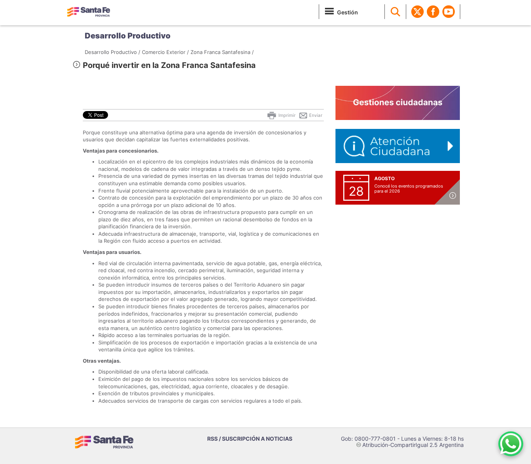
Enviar (315, 115)
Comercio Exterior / (165, 52)
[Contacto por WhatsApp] (510, 443)
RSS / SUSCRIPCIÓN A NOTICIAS (249, 438)
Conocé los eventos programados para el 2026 (408, 188)
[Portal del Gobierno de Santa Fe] (88, 11)
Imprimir (286, 115)
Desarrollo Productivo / (112, 52)
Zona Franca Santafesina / (222, 52)
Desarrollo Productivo (128, 35)
